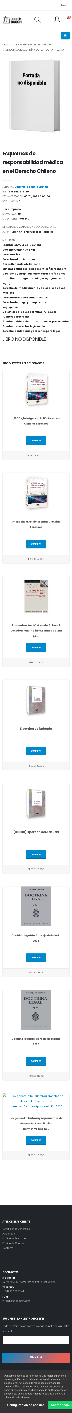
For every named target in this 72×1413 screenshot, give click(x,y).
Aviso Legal (9, 1233)
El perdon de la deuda (36, 729)
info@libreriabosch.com (16, 1300)
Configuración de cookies (25, 1405)
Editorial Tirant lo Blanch (31, 186)
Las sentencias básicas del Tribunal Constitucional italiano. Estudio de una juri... (36, 630)
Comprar (36, 440)
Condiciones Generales (16, 1229)
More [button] (63, 5)
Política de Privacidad (14, 1238)
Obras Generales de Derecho (33, 44)
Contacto (7, 1248)
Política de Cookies (13, 1243)
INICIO (6, 44)
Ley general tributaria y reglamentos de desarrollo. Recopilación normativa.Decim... (36, 1123)
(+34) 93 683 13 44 (13, 1291)
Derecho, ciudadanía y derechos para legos (35, 49)
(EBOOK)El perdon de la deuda (36, 832)
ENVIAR (34, 1357)
